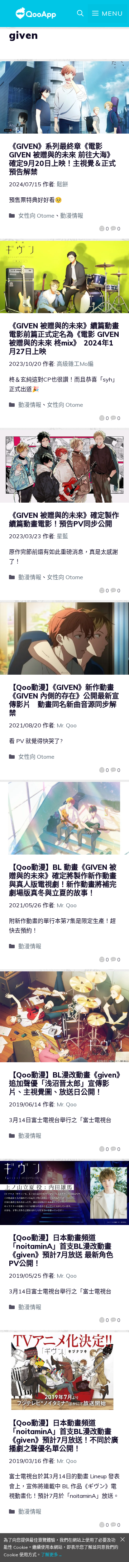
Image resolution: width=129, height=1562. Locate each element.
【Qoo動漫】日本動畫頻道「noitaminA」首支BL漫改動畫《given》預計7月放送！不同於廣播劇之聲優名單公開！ (63, 1435)
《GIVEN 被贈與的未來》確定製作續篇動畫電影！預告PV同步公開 (64, 519)
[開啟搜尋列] (80, 13)
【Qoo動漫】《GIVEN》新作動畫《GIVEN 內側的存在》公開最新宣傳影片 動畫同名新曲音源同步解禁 (64, 700)
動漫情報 (71, 215)
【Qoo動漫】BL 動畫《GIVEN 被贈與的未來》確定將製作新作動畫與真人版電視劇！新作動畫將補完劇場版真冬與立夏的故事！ (62, 880)
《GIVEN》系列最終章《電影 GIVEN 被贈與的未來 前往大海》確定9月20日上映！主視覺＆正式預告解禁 (62, 159)
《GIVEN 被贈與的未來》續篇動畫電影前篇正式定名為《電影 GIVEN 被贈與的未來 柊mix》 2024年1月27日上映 (64, 338)
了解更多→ (51, 1554)
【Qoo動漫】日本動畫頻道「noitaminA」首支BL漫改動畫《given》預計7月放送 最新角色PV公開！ (61, 1250)
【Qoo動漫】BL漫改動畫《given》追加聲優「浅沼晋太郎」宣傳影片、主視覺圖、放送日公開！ (64, 1083)
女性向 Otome (36, 215)
